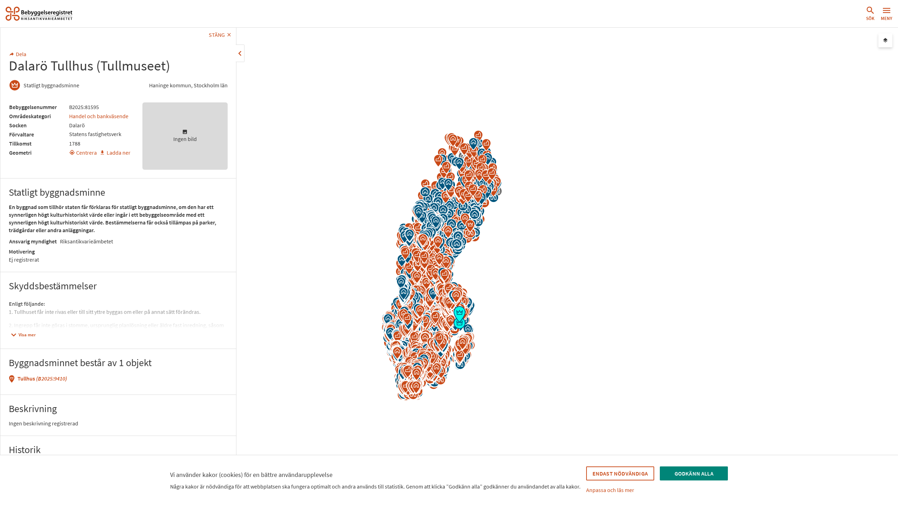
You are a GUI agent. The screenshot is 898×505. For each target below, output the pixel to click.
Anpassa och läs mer (610, 489)
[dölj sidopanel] (240, 53)
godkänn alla (694, 473)
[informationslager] (885, 40)
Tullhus (42, 378)
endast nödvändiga (620, 473)
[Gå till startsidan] (39, 14)
